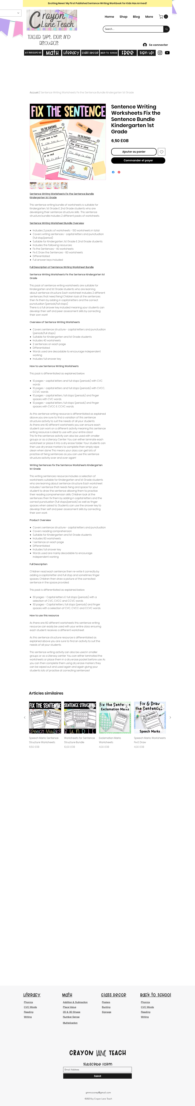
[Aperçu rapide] (45, 718)
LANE (101, 1053)
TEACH (116, 1052)
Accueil (34, 92)
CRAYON (82, 1052)
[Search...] (166, 29)
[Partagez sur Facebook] (113, 172)
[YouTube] (167, 53)
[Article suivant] (170, 717)
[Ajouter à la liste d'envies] (161, 152)
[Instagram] (160, 53)
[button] (164, 17)
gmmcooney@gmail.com (98, 1092)
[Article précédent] (25, 717)
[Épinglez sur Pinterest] (119, 172)
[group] (97, 729)
